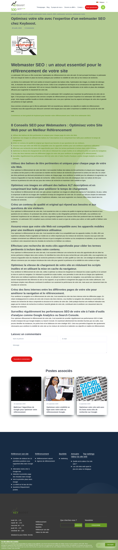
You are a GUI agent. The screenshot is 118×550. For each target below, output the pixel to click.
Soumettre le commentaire (22, 359)
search (49, 14)
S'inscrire (96, 525)
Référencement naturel (45, 458)
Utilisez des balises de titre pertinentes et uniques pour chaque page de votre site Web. (45, 135)
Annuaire (75, 454)
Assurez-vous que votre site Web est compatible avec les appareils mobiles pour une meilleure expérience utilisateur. (56, 146)
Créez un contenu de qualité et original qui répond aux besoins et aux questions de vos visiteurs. (49, 143)
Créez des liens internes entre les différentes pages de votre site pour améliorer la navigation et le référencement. (55, 153)
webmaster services (64, 14)
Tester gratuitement (91, 7)
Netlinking (64, 458)
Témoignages (41, 7)
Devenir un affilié (69, 7)
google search (22, 14)
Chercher (78, 525)
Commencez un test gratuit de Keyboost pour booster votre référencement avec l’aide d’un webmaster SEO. (51, 115)
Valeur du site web (79, 457)
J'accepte (110, 544)
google (13, 14)
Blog (48, 7)
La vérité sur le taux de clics (22, 484)
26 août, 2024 (17, 28)
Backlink (63, 454)
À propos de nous (56, 7)
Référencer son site (20, 454)
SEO (54, 14)
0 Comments (29, 28)
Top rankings (88, 454)
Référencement (42, 454)
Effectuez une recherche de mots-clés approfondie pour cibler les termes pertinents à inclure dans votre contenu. (55, 148)
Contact (79, 7)
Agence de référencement (46, 461)
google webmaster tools (37, 14)
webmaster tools (79, 14)
